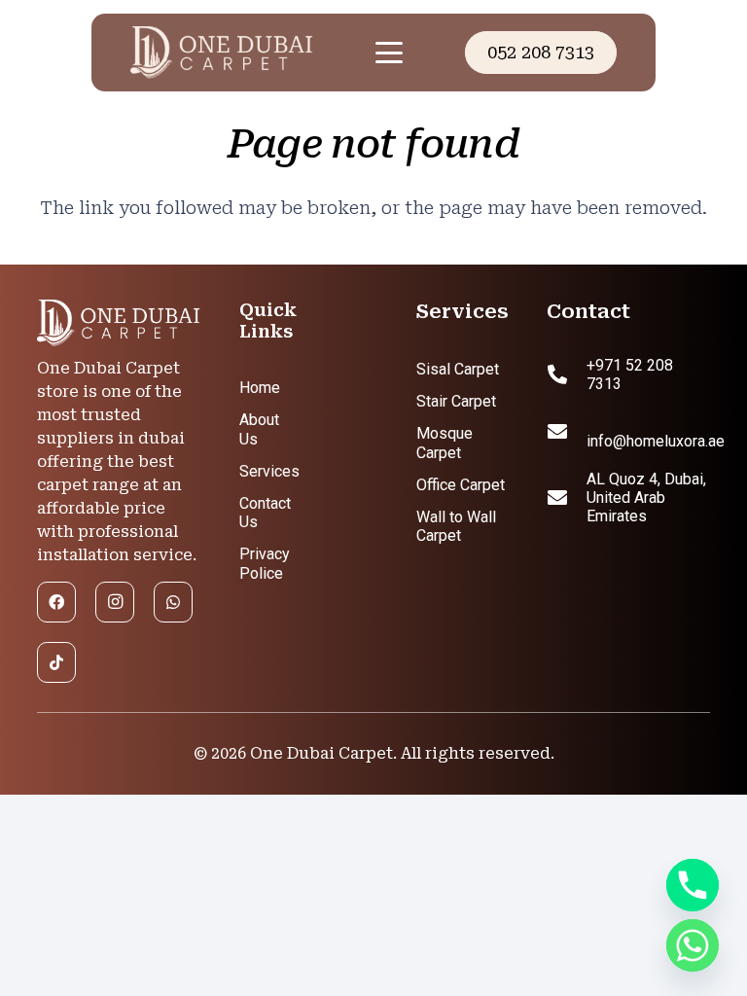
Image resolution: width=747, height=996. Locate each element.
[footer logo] (118, 323)
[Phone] (692, 885)
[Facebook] (56, 602)
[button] (388, 52)
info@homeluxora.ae (656, 441)
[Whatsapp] (692, 945)
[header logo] (237, 53)
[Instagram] (114, 602)
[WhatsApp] (173, 602)
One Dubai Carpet (321, 753)
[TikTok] (56, 662)
